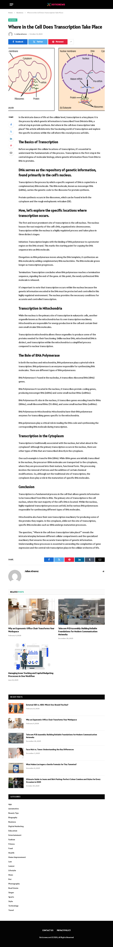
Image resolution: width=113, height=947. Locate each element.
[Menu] (11, 4)
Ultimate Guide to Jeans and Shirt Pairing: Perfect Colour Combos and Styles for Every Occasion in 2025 (63, 780)
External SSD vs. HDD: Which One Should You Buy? (47, 705)
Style (10, 901)
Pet (9, 879)
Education (12, 830)
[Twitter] (11, 131)
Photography (14, 883)
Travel (11, 910)
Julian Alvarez (21, 34)
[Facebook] (11, 124)
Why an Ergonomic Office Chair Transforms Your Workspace (31, 630)
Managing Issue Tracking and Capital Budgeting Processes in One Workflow (30, 674)
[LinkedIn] (11, 138)
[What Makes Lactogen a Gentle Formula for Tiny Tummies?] (16, 768)
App (10, 804)
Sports (11, 897)
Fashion (11, 839)
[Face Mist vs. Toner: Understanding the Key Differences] (16, 753)
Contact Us (47, 930)
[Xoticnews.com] (56, 4)
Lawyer (11, 866)
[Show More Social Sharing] (71, 41)
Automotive (13, 808)
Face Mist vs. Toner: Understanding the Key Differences (50, 749)
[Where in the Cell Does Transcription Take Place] (56, 79)
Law (10, 861)
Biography (12, 817)
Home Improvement (17, 857)
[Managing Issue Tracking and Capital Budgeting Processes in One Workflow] (31, 656)
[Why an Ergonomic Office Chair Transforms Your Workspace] (31, 612)
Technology (13, 906)
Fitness (11, 844)
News (10, 875)
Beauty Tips (13, 813)
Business (12, 20)
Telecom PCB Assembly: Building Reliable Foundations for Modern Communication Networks (77, 631)
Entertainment (14, 835)
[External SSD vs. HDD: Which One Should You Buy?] (16, 708)
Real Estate (13, 888)
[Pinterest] (11, 145)
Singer (11, 892)
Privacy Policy (64, 930)
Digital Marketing (16, 826)
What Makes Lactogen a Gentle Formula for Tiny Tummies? (51, 764)
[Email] (11, 152)
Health (11, 853)
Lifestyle (12, 870)
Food (10, 848)
